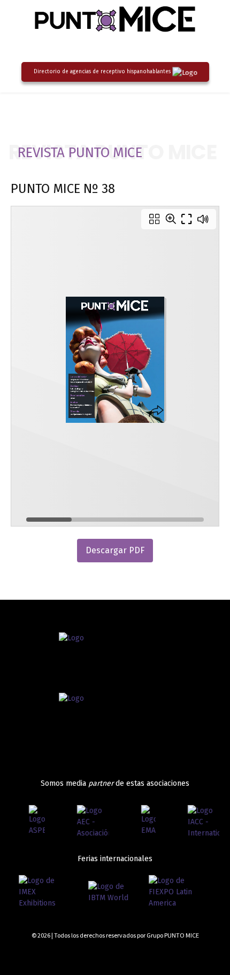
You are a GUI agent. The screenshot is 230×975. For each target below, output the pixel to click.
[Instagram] (178, 955)
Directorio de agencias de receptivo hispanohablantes (102, 71)
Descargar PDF (115, 550)
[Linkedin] (196, 955)
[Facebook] (158, 955)
